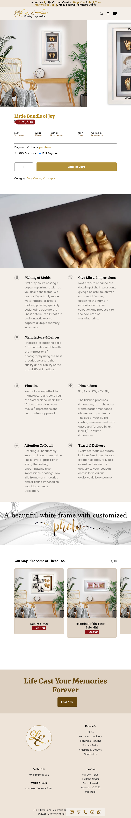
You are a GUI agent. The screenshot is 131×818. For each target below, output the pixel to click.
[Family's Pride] (39, 593)
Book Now (67, 702)
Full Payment (51, 153)
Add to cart (76, 167)
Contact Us (90, 754)
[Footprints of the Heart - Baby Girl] (92, 593)
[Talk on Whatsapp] (99, 812)
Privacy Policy (91, 745)
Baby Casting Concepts (41, 178)
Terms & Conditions (91, 736)
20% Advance (28, 153)
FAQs (91, 732)
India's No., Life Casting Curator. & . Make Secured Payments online (66, 3)
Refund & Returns (90, 740)
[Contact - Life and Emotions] (72, 812)
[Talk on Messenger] (92, 812)
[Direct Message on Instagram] (79, 812)
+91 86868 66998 (39, 774)
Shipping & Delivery (90, 749)
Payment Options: (32, 147)
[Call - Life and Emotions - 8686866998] (85, 812)
